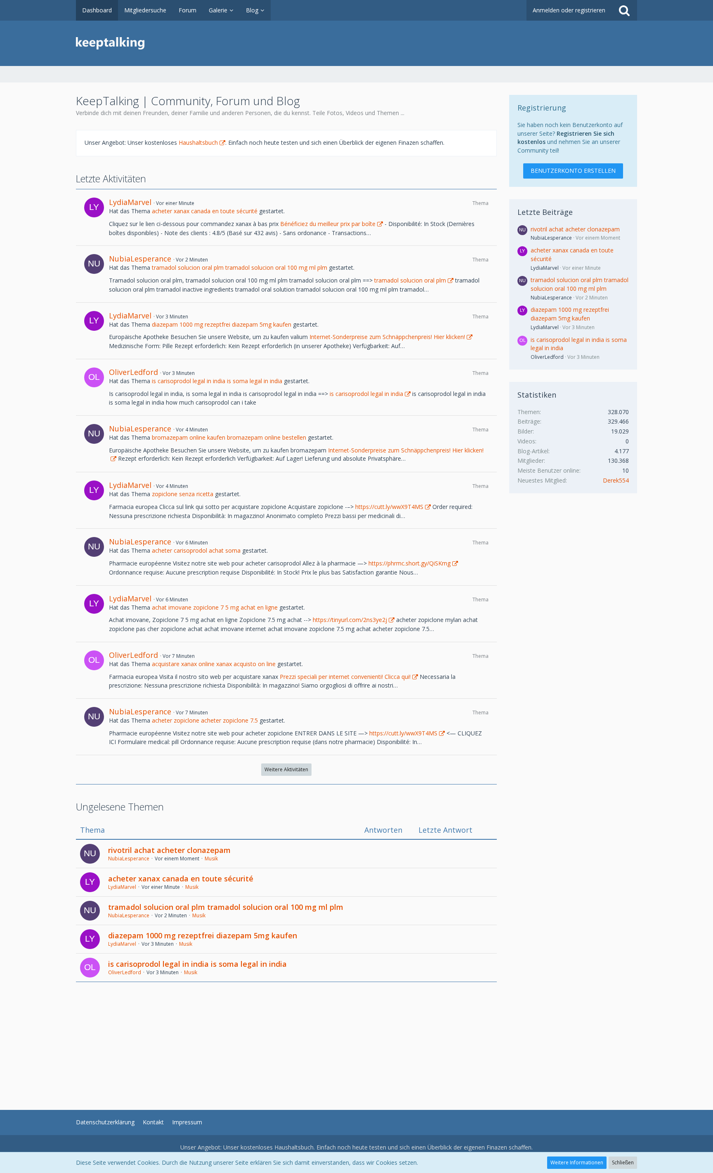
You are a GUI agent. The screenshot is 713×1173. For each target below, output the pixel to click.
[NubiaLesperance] (94, 264)
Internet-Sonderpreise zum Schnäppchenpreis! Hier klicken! (387, 337)
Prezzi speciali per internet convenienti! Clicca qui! (345, 677)
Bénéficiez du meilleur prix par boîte (327, 224)
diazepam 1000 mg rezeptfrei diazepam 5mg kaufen (221, 324)
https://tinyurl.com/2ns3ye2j (350, 620)
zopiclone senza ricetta (182, 494)
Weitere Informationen (576, 1162)
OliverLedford (133, 372)
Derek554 (616, 480)
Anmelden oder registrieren (569, 10)
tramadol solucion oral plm (410, 280)
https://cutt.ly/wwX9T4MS (389, 507)
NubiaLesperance (140, 259)
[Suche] (624, 10)
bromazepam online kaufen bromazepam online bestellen (229, 437)
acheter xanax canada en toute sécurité (204, 211)
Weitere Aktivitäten (286, 769)
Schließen (623, 1162)
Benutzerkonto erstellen (573, 170)
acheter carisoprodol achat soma (196, 550)
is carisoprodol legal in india (366, 394)
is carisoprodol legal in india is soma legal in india (217, 381)
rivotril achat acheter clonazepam (169, 850)
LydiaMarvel (130, 202)
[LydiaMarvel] (94, 207)
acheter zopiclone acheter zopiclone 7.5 (205, 720)
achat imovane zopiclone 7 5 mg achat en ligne (215, 607)
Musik (211, 858)
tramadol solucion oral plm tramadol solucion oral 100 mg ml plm (239, 267)
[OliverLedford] (94, 377)
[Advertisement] (286, 1040)
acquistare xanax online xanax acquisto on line (214, 664)
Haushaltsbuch (198, 142)
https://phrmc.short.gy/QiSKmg (409, 563)
